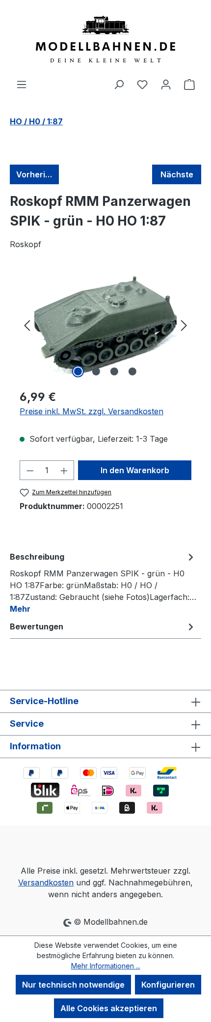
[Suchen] (119, 84)
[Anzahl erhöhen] (64, 470)
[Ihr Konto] (166, 84)
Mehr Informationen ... (105, 966)
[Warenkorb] (189, 84)
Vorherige (35, 174)
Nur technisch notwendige (73, 985)
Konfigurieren (168, 985)
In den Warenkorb (135, 470)
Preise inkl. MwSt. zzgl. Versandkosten (91, 411)
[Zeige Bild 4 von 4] (132, 371)
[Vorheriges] (27, 325)
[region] (105, 325)
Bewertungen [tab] (36, 626)
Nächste (176, 174)
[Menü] (21, 84)
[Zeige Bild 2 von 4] (96, 371)
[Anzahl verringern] (30, 470)
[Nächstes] (184, 325)
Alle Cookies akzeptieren (108, 1008)
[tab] (103, 582)
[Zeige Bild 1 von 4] (78, 371)
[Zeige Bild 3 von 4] (114, 371)
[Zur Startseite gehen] (105, 39)
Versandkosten (46, 882)
